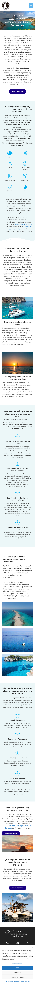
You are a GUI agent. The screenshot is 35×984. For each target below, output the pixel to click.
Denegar (17, 972)
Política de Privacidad (19, 981)
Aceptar (17, 968)
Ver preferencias (17, 977)
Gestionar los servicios (17, 963)
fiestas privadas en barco (23, 224)
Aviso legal (27, 981)
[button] (32, 947)
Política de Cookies (9, 981)
